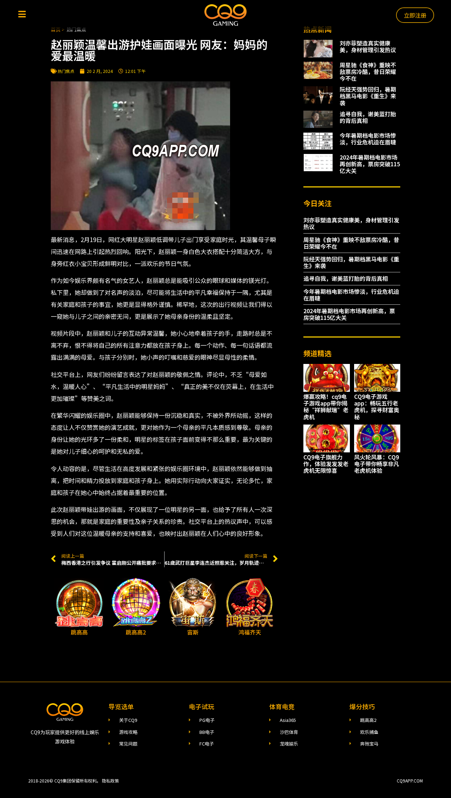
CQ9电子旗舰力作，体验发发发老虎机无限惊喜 (325, 464)
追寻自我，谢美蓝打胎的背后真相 (368, 117)
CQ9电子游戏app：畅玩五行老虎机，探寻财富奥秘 (376, 406)
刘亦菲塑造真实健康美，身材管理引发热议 (368, 46)
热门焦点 (65, 71)
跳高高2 (136, 632)
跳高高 (79, 632)
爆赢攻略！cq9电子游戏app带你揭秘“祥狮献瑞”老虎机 (325, 406)
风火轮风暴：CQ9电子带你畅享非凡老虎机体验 (376, 464)
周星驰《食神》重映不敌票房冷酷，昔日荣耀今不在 (368, 71)
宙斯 (192, 632)
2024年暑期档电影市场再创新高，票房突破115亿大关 (370, 164)
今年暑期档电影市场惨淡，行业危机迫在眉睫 (368, 138)
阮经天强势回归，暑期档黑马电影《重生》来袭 (368, 96)
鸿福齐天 (250, 632)
